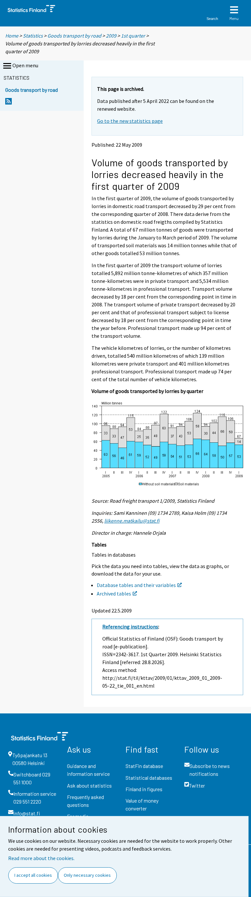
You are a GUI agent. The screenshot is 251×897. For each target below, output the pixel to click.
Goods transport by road (74, 35)
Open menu (25, 65)
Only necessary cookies (87, 875)
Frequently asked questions (85, 801)
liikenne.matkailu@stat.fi (131, 520)
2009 (111, 35)
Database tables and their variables (136, 585)
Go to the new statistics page (130, 121)
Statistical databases (149, 778)
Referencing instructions (130, 626)
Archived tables (114, 593)
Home (11, 35)
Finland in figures (144, 789)
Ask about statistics (89, 785)
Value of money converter (142, 804)
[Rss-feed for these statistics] (8, 103)
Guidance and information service (88, 770)
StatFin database (144, 766)
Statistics (33, 35)
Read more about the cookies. (41, 858)
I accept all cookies (33, 875)
